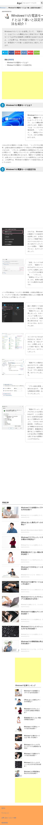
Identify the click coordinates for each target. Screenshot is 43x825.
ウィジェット (5, 813)
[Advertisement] (28, 670)
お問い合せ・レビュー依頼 (9, 817)
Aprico (21, 3)
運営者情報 (5, 822)
